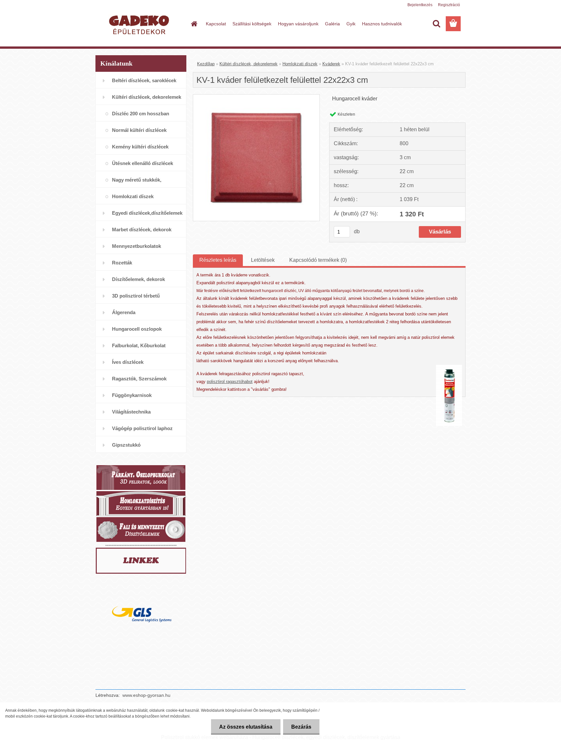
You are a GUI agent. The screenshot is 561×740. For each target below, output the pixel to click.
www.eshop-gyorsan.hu (146, 695)
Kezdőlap (206, 63)
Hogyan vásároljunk (298, 23)
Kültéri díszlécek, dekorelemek (248, 63)
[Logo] (140, 24)
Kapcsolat (216, 23)
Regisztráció (449, 5)
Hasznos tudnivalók (382, 23)
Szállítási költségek (251, 23)
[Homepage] (193, 23)
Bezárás (301, 727)
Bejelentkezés (419, 5)
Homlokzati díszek (300, 63)
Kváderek (331, 63)
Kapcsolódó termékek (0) (318, 260)
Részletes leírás (217, 260)
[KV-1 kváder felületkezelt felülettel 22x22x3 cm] (256, 97)
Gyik (350, 23)
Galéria (332, 23)
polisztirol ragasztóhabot (230, 381)
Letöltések (263, 260)
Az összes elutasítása (245, 727)
